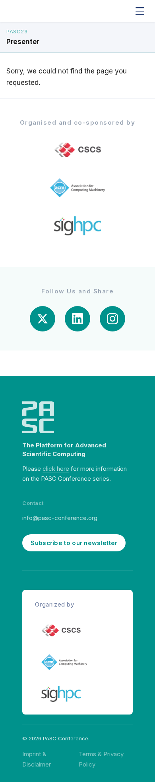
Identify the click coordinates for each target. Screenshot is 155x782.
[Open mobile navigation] (140, 11)
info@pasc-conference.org (59, 518)
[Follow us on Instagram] (112, 318)
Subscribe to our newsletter (74, 543)
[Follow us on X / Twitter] (42, 318)
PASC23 (16, 31)
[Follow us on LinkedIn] (77, 318)
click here (56, 468)
